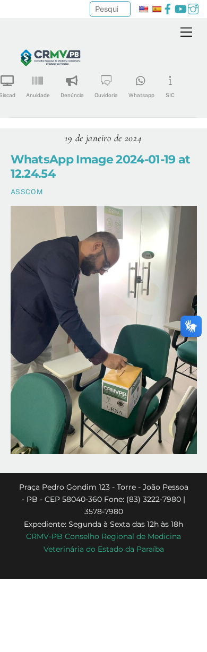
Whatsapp (141, 95)
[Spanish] (156, 9)
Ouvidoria (106, 95)
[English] (143, 9)
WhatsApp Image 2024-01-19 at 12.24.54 (101, 166)
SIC (170, 95)
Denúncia (72, 95)
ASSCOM (27, 192)
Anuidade (38, 95)
